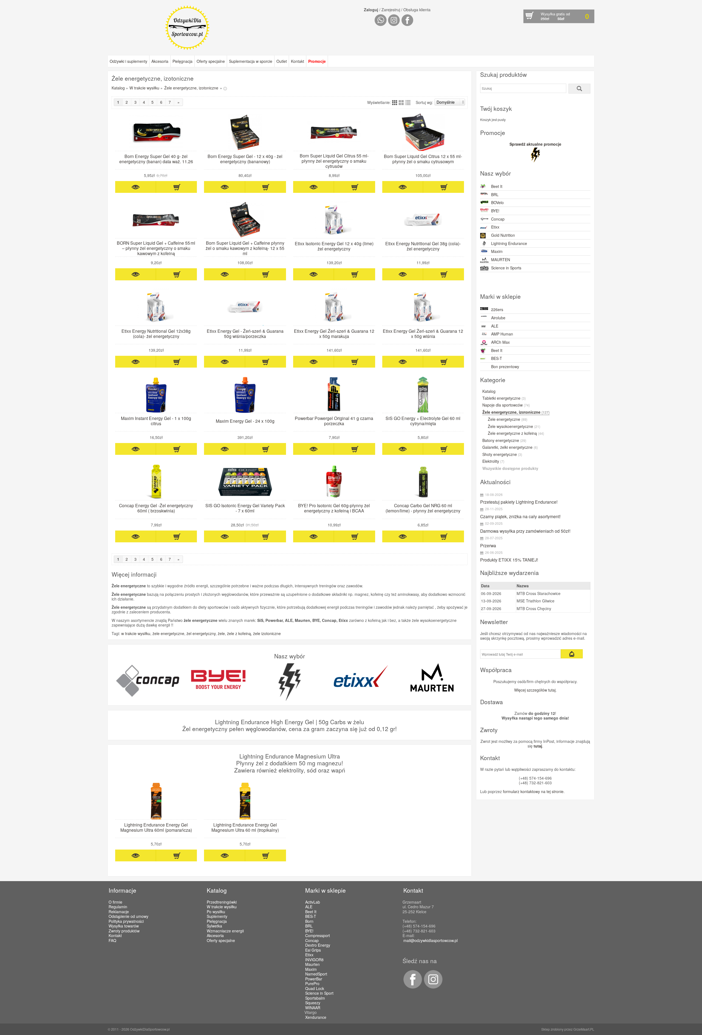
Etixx (495, 227)
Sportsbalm (315, 998)
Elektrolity (493, 461)
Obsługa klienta (417, 9)
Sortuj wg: (424, 102)
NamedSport (316, 974)
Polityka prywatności (126, 921)
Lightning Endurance (509, 243)
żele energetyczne (168, 633)
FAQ (112, 940)
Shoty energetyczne (502, 454)
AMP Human (502, 334)
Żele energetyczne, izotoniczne (191, 88)
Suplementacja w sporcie (250, 61)
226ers (497, 309)
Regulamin (118, 906)
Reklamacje (119, 911)
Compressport (317, 935)
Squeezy (312, 1002)
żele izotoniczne (267, 633)
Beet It (496, 186)
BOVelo (497, 202)
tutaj (538, 746)
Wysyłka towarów (124, 926)
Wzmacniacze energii (225, 931)
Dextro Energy (317, 945)
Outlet (281, 61)
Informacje (122, 890)
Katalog (118, 88)
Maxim (497, 251)
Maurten (312, 964)
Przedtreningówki (222, 902)
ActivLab (312, 902)
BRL (495, 194)
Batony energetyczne (504, 440)
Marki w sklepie (325, 890)
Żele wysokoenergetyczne (514, 426)
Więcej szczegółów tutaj (535, 690)
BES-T (496, 358)
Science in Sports (506, 267)
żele (221, 633)
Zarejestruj (390, 9)
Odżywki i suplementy (128, 61)
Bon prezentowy (505, 366)
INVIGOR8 (314, 959)
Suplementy (217, 916)
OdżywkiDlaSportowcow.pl (150, 1029)
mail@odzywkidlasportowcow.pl (430, 940)
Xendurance (315, 1017)
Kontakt (297, 61)
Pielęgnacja (182, 61)
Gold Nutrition (503, 235)
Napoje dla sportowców (506, 405)
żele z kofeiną (239, 633)
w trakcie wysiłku (135, 633)
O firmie (115, 902)
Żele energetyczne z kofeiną (516, 433)
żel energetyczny (201, 633)
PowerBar (313, 979)
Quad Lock (314, 988)
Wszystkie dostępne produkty (510, 468)
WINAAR (312, 1007)
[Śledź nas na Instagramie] (432, 987)
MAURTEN (500, 259)
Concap (498, 219)
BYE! (495, 210)
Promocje (317, 61)
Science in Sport (319, 993)
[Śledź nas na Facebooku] (412, 987)
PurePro (312, 983)
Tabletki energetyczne (504, 398)
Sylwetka (214, 926)
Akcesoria (159, 61)
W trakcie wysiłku (144, 88)
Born (309, 921)
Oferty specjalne (211, 61)
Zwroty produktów (124, 931)
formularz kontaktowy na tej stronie (533, 791)
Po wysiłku (216, 911)
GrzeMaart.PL (583, 1029)
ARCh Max (500, 342)
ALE (494, 326)
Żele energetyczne (507, 419)
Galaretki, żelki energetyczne (510, 447)
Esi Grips (313, 950)
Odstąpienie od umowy (128, 916)
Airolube (498, 317)
